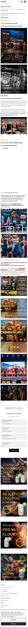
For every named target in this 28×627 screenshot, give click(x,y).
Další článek (19, 408)
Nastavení (13, 619)
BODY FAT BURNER (20, 269)
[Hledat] (18, 1)
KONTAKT (2, 607)
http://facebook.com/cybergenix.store (10, 593)
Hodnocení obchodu (14, 413)
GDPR (2, 603)
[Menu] (25, 1)
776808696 (5, 591)
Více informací (10, 616)
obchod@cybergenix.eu (7, 587)
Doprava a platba (4, 600)
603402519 (5, 589)
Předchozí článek (10, 408)
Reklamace (3, 602)
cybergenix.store (6, 595)
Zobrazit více (14, 450)
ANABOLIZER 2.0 (5, 205)
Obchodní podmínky (5, 605)
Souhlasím (13, 623)
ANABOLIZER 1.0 (17, 203)
